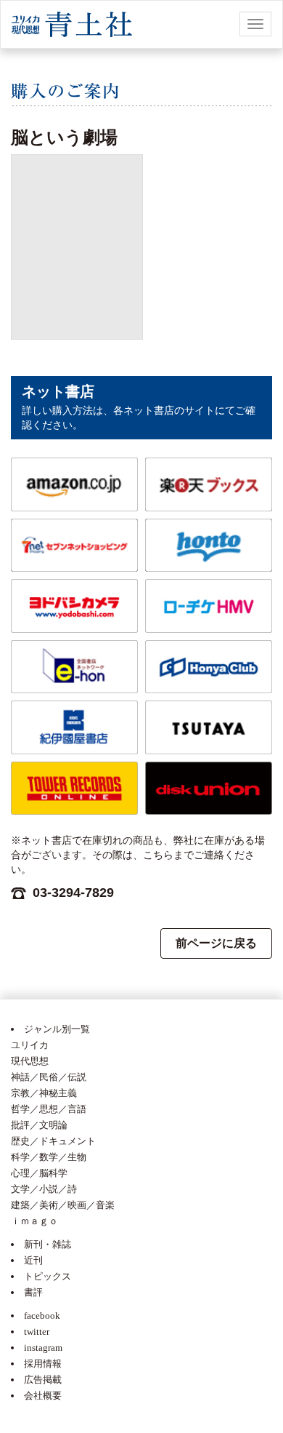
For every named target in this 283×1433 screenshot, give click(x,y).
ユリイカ (30, 1044)
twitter (36, 1331)
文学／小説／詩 (44, 1188)
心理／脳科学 (39, 1172)
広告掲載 (43, 1379)
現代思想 (30, 1060)
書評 (33, 1292)
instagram (43, 1347)
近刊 (33, 1260)
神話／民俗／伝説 (48, 1076)
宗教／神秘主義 (44, 1092)
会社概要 (43, 1395)
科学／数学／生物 (48, 1156)
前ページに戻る (216, 943)
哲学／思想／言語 (48, 1108)
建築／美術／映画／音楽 (63, 1205)
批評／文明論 (39, 1124)
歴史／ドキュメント (53, 1140)
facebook (42, 1315)
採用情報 (43, 1363)
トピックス (47, 1276)
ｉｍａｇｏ (34, 1221)
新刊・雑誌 (47, 1244)
